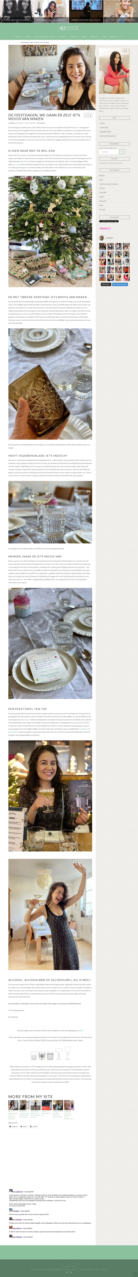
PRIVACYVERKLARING (107, 136)
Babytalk (102, 175)
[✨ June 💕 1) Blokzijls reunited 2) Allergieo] (126, 246)
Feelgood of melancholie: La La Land (47, 1113)
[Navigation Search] (122, 37)
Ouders (101, 196)
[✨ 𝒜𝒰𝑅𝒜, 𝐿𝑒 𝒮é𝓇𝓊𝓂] (102, 269)
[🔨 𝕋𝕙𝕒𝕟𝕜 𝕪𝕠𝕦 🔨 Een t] (118, 277)
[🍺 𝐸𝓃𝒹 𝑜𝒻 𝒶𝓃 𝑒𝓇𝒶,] (110, 262)
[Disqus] (50, 1158)
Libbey (26, 720)
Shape (101, 205)
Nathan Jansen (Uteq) (78, 1263)
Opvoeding (102, 192)
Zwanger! (102, 209)
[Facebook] (67, 1272)
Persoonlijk (102, 201)
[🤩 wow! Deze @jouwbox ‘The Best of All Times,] (118, 246)
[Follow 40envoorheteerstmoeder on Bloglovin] (105, 228)
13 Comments (41, 123)
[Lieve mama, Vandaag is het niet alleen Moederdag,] (126, 262)
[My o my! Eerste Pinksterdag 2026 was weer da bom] (102, 262)
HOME (102, 123)
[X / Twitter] (71, 1272)
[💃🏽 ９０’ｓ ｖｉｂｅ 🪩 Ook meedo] (126, 277)
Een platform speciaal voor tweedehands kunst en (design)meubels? (69, 1115)
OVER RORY (104, 127)
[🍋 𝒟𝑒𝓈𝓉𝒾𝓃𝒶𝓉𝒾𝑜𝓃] (110, 254)
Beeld (101, 179)
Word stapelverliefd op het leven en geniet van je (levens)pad (12, 1115)
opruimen (17, 164)
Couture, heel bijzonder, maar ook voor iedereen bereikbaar (36, 1114)
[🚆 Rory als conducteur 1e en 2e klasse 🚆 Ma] (110, 246)
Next (133, 11)
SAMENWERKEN (105, 131)
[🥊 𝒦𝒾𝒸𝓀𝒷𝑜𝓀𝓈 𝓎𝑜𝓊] (102, 246)
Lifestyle (12, 123)
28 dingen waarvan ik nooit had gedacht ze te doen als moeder (58, 1114)
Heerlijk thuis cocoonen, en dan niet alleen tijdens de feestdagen (24, 1114)
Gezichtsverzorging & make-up (109, 184)
